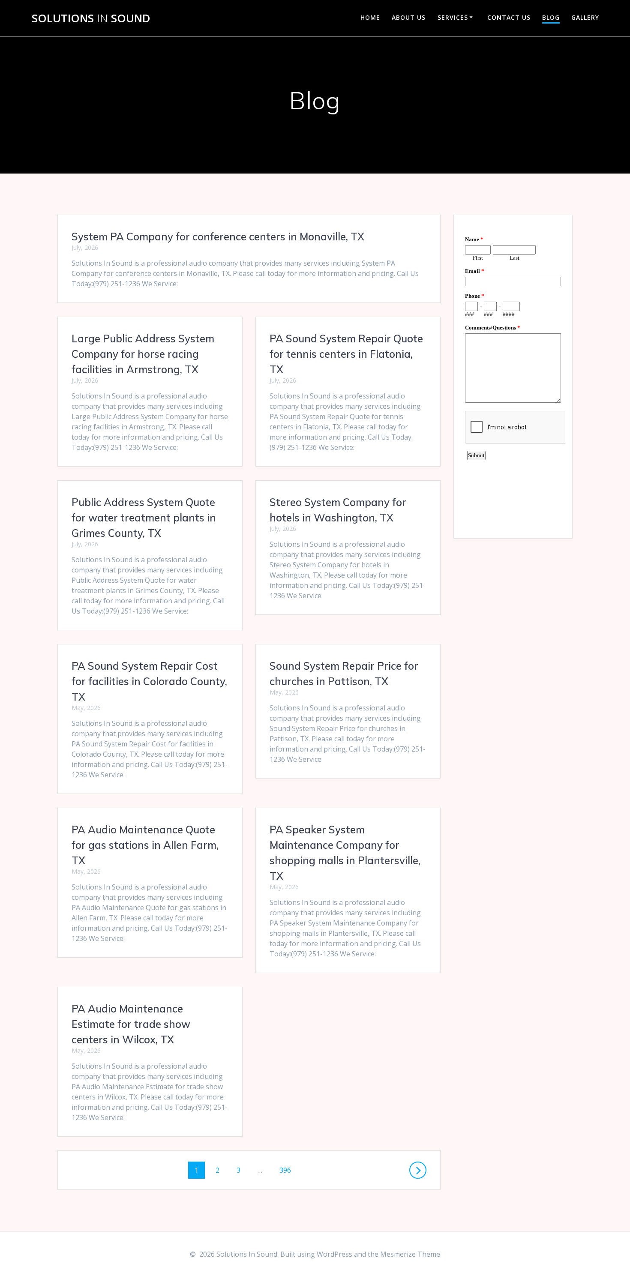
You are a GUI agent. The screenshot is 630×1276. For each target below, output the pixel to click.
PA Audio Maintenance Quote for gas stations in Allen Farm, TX (145, 845)
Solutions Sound (91, 18)
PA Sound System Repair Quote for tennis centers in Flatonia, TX (346, 354)
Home (370, 17)
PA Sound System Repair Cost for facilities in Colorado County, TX (149, 681)
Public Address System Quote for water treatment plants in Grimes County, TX (144, 517)
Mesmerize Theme (410, 1254)
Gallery (585, 17)
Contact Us (509, 17)
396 (287, 1170)
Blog (551, 17)
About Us (409, 17)
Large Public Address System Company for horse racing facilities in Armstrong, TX (143, 354)
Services (453, 17)
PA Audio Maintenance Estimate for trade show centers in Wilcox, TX (131, 1024)
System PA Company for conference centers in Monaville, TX (218, 236)
